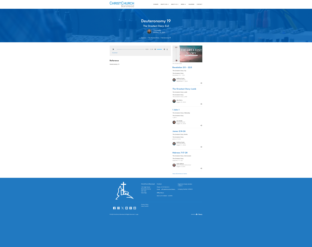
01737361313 (165, 187)
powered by (196, 216)
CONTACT (199, 4)
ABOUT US (174, 4)
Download (114, 52)
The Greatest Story (153, 38)
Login (137, 214)
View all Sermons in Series (179, 173)
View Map (144, 193)
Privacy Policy (144, 204)
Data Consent (144, 206)
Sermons (143, 38)
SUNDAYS (155, 4)
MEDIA (182, 4)
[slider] (130, 49)
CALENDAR (191, 4)
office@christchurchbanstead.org (168, 189)
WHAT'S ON (164, 4)
